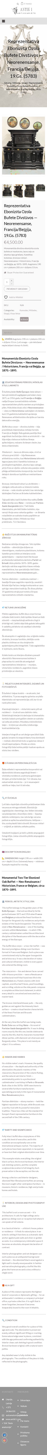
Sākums (7, 83)
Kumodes (24, 310)
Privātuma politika (24, 1434)
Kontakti (24, 1426)
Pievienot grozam (17, 289)
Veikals (23, 1406)
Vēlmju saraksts (24, 1413)
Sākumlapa (24, 1400)
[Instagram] (4, 1440)
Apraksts (8, 332)
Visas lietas (15, 313)
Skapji (25, 83)
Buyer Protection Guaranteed (20, 272)
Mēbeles (16, 83)
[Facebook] (4, 1435)
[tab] (23, 332)
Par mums (24, 1421)
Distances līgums (24, 1443)
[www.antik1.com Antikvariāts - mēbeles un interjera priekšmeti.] (23, 11)
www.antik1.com (13, 1419)
